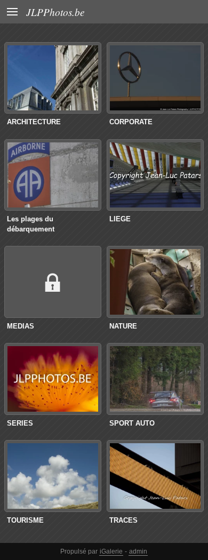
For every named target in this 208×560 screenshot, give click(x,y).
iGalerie (111, 551)
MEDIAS (20, 326)
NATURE (123, 326)
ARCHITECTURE (34, 122)
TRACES (123, 520)
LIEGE (120, 219)
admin (138, 551)
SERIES (20, 423)
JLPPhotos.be (55, 12)
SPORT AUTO (132, 423)
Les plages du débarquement (30, 224)
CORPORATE (131, 122)
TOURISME (25, 520)
